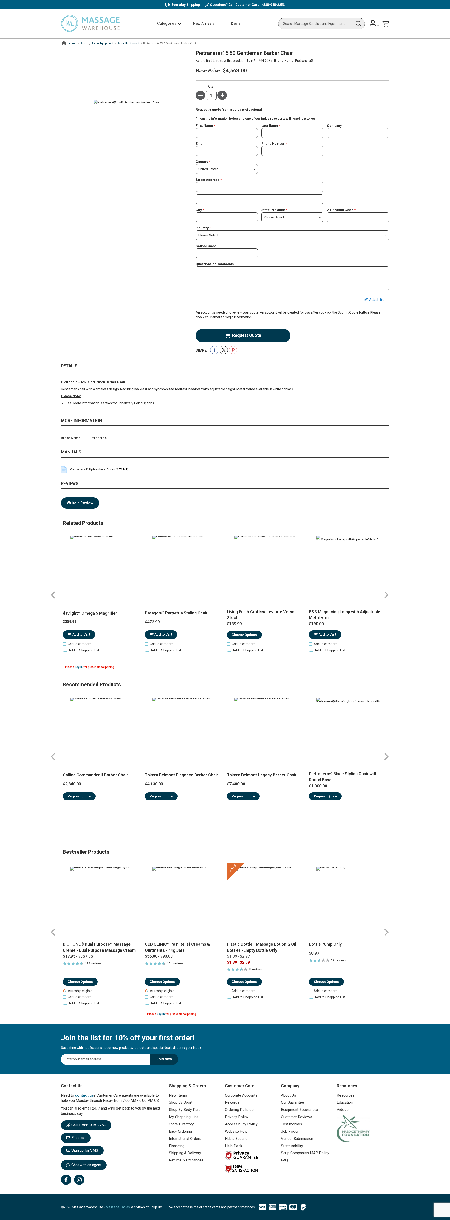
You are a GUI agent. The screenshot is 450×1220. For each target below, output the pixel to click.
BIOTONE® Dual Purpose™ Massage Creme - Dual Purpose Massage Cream (99, 947)
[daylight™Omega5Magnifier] (102, 567)
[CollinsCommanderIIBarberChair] (102, 729)
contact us (84, 1095)
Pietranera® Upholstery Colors (92, 469)
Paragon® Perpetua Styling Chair (176, 612)
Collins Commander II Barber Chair (95, 774)
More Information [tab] (81, 420)
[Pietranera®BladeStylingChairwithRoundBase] (348, 729)
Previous (53, 594)
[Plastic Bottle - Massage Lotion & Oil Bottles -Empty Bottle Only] (266, 902)
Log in (79, 667)
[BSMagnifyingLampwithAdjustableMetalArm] (348, 567)
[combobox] (321, 23)
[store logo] (90, 24)
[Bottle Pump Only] (348, 902)
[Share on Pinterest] (233, 350)
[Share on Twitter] (224, 350)
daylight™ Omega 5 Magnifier (90, 613)
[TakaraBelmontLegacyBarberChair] (266, 729)
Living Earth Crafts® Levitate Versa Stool (260, 614)
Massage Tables (118, 1207)
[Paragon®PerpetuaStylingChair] (184, 567)
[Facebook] (66, 1180)
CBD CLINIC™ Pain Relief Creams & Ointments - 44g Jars (177, 947)
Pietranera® (304, 60)
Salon (84, 43)
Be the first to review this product (220, 60)
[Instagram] (79, 1180)
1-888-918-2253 (272, 5)
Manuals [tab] (71, 451)
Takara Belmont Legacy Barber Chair (262, 774)
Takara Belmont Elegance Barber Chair (181, 774)
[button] (375, 24)
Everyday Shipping (186, 5)
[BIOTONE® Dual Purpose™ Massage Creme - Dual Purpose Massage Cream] (102, 902)
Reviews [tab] (70, 483)
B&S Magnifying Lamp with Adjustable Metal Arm (344, 614)
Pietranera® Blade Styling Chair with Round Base (343, 776)
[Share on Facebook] (214, 350)
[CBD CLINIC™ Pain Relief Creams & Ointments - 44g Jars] (184, 902)
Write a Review (80, 503)
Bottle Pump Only (325, 944)
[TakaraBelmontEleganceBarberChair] (184, 729)
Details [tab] (69, 365)
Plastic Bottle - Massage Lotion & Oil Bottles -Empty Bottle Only (261, 947)
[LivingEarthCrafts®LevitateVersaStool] (266, 567)
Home (72, 43)
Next (386, 594)
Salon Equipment (102, 43)
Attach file (376, 299)
